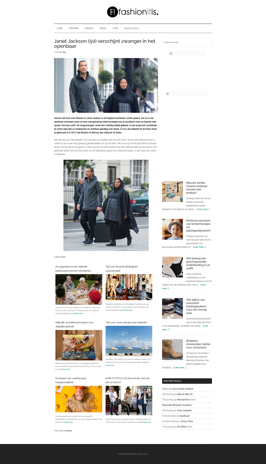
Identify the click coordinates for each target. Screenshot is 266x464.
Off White (181, 426)
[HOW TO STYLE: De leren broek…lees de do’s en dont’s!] (129, 414)
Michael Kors (183, 399)
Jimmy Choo (186, 421)
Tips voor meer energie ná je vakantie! (126, 322)
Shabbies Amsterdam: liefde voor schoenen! (198, 344)
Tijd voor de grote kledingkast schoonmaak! (122, 268)
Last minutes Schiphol (182, 388)
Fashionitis (133, 12)
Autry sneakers (184, 410)
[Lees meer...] (203, 209)
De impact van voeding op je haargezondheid (70, 380)
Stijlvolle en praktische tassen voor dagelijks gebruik (74, 324)
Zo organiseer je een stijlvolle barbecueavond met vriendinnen (73, 268)
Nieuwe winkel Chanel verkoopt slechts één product (196, 187)
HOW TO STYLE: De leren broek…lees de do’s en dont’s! (127, 380)
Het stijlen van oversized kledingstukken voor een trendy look (196, 306)
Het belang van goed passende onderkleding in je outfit (198, 263)
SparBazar (184, 416)
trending (68, 431)
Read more (79, 313)
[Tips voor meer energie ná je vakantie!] (129, 356)
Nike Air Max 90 (185, 394)
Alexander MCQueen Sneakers (176, 405)
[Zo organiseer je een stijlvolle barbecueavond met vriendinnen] (78, 304)
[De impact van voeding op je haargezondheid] (78, 411)
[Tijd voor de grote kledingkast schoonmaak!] (129, 299)
